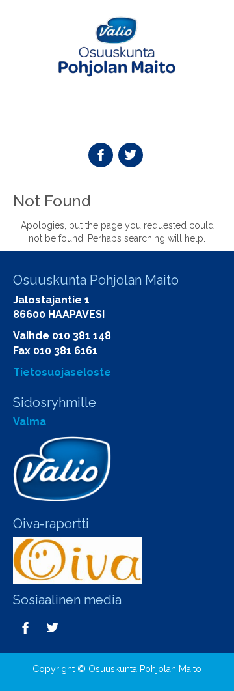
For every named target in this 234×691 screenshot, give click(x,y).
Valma (29, 422)
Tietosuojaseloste (62, 372)
